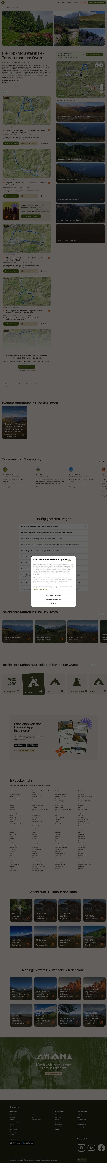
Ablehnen (53, 603)
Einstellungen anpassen (53, 599)
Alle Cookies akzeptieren (53, 595)
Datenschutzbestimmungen (40, 589)
